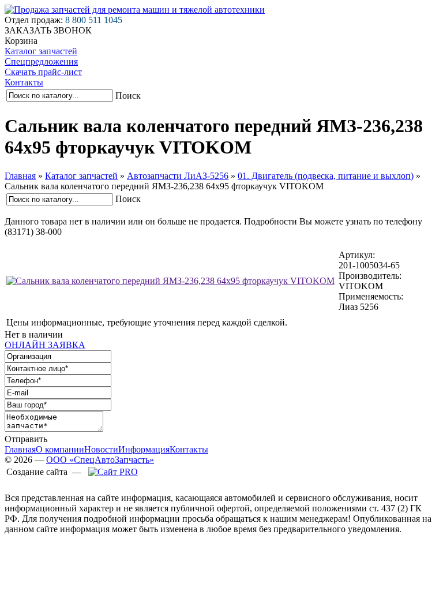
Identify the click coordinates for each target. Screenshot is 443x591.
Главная (20, 176)
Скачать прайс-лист (43, 72)
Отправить (26, 439)
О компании (60, 449)
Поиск (128, 95)
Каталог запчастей (41, 51)
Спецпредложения (41, 61)
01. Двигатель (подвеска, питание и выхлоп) (326, 176)
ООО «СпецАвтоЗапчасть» (100, 460)
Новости (101, 449)
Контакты (24, 82)
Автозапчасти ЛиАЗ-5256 (177, 176)
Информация (144, 449)
